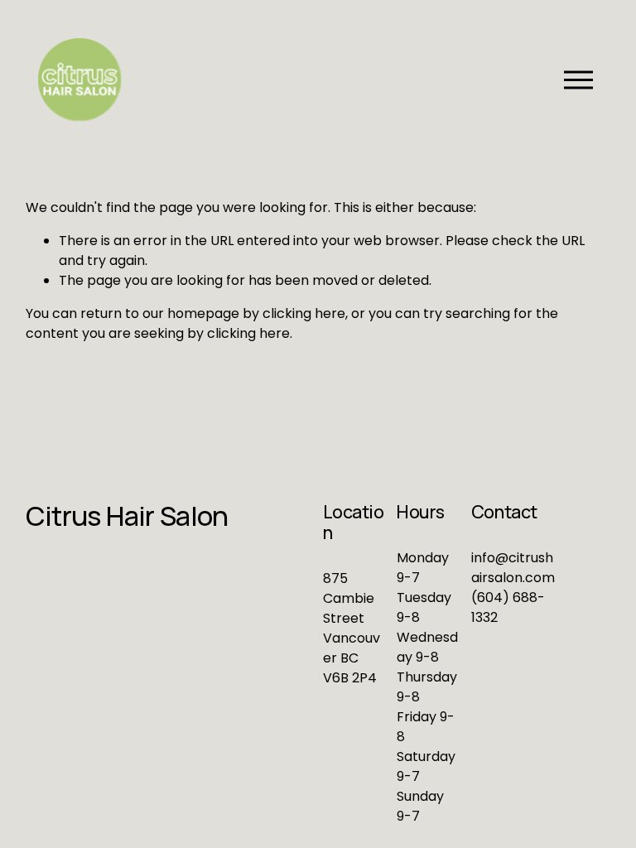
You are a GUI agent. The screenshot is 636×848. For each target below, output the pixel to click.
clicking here (304, 313)
